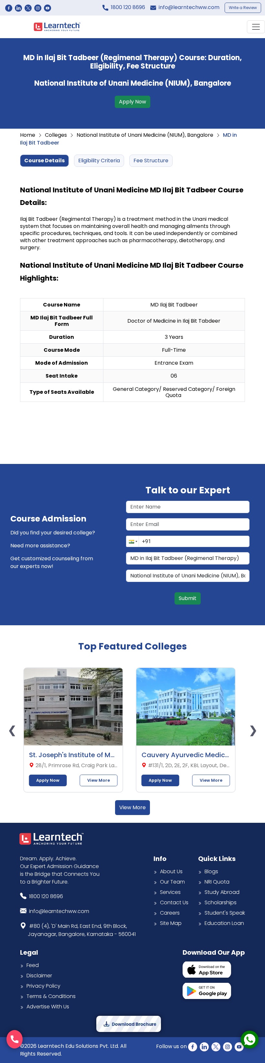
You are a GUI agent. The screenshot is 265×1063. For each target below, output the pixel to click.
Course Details (44, 160)
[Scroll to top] (250, 1017)
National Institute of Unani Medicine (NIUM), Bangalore (145, 135)
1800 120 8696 (128, 7)
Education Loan (224, 923)
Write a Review (243, 7)
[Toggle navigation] (256, 26)
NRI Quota (217, 882)
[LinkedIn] (18, 8)
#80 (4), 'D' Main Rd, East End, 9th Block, (82, 930)
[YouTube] (47, 8)
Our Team (172, 882)
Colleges (56, 135)
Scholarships (221, 902)
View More (101, 780)
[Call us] (14, 1039)
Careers (170, 913)
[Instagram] (38, 8)
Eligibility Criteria (99, 160)
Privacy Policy (43, 986)
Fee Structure (150, 160)
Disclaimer (39, 975)
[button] (132, 541)
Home (27, 135)
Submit (187, 598)
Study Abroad (222, 892)
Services (170, 892)
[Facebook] (9, 8)
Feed (32, 965)
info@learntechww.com (189, 7)
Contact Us (174, 902)
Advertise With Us (47, 1006)
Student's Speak (225, 913)
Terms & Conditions (51, 996)
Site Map (171, 923)
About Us (171, 871)
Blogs (211, 871)
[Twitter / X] (28, 8)
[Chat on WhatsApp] (250, 1039)
